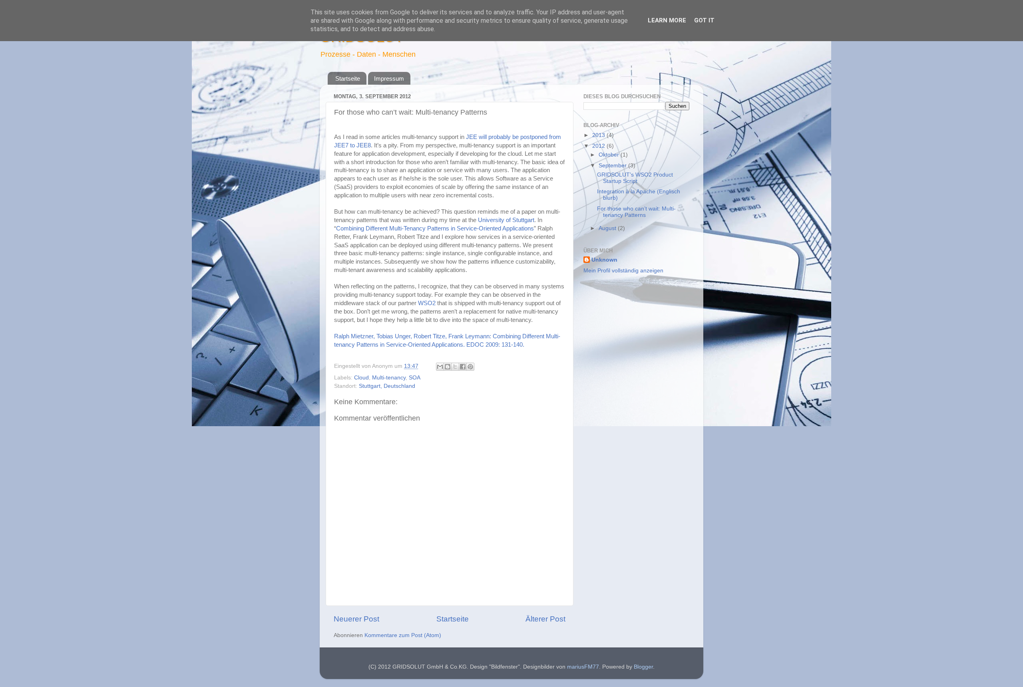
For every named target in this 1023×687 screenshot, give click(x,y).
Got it (704, 20)
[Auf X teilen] (455, 367)
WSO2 (427, 303)
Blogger (643, 667)
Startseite (347, 78)
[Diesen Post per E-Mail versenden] (440, 367)
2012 (599, 146)
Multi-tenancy (389, 378)
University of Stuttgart (506, 220)
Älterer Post (545, 619)
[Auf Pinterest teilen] (470, 367)
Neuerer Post (356, 619)
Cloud (361, 378)
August (608, 228)
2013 (599, 135)
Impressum (389, 78)
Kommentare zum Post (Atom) (402, 635)
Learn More (667, 20)
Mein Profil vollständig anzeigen (623, 271)
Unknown (604, 260)
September (613, 166)
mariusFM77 (583, 667)
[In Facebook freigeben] (463, 367)
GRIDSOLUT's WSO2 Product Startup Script (635, 178)
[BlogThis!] (448, 367)
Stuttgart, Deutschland (387, 386)
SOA (414, 378)
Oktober (610, 155)
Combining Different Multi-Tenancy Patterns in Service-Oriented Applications (435, 228)
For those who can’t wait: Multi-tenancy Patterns (636, 212)
